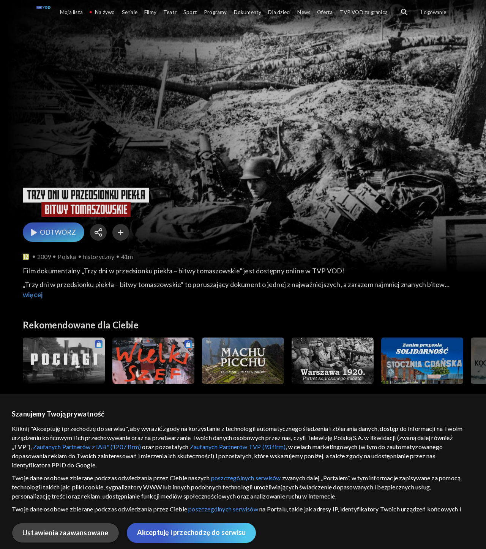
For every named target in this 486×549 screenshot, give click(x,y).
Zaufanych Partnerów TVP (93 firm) (238, 446)
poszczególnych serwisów (246, 477)
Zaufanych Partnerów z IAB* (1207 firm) (87, 446)
